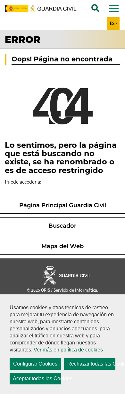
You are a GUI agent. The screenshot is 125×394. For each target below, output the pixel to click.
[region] (62, 344)
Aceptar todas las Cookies (37, 378)
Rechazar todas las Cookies (91, 363)
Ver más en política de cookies (68, 349)
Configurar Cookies (35, 363)
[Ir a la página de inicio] (44, 8)
